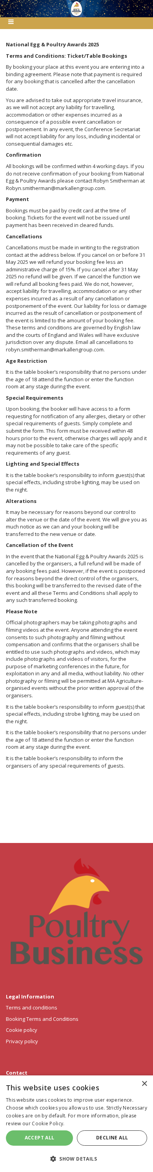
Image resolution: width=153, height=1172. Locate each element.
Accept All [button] (40, 1137)
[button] (76, 1158)
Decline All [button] (112, 1137)
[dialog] (76, 1123)
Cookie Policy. (48, 1123)
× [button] (144, 1084)
